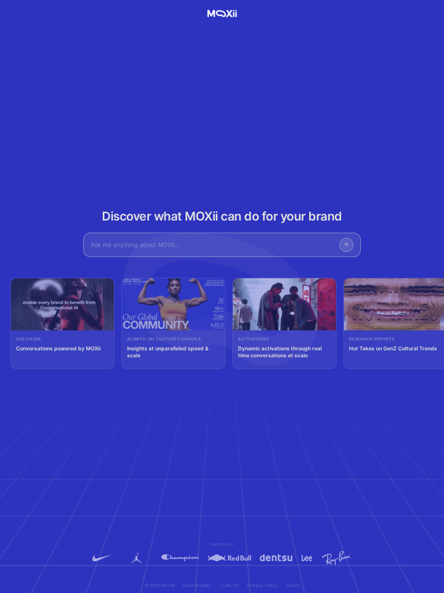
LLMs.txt (229, 585)
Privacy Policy (262, 585)
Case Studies (197, 585)
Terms (292, 585)
